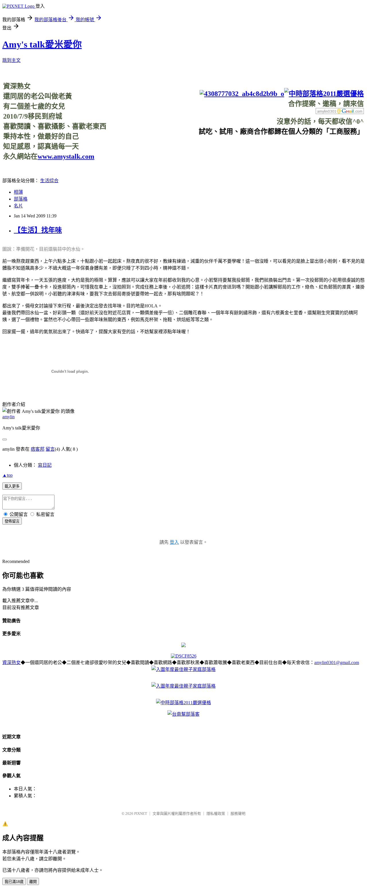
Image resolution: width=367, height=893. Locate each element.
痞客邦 (37, 449)
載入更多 (12, 486)
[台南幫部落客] (183, 714)
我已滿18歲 (14, 882)
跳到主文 (11, 60)
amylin (8, 416)
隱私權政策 (215, 813)
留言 (50, 449)
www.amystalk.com (66, 156)
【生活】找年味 (38, 230)
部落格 (21, 199)
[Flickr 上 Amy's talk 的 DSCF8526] (183, 655)
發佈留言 (12, 521)
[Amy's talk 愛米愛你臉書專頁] (242, 93)
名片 (18, 205)
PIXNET (140, 813)
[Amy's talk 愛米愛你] (183, 645)
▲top (7, 475)
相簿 (18, 192)
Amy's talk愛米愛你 (42, 44)
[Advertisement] (259, 149)
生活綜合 (49, 180)
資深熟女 (11, 662)
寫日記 (45, 465)
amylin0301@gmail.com (336, 662)
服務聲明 (238, 813)
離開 (33, 882)
